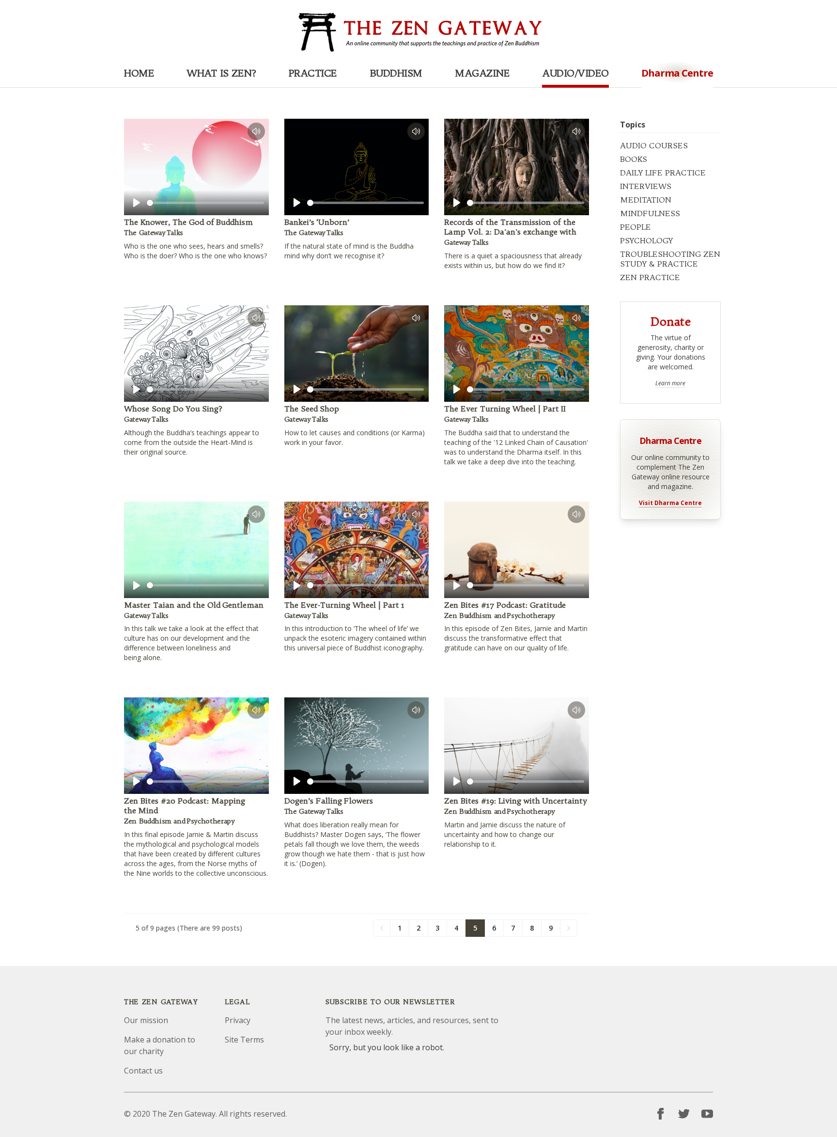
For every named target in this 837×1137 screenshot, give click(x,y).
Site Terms (244, 1039)
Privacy (237, 1020)
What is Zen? (221, 73)
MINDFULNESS (650, 213)
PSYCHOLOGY (646, 240)
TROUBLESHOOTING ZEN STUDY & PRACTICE (670, 258)
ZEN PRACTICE (650, 277)
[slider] (205, 202)
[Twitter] (684, 1114)
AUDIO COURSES (654, 145)
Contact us (143, 1070)
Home (139, 73)
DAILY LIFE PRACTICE (663, 172)
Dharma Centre (670, 440)
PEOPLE (635, 227)
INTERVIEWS (645, 186)
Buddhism (396, 73)
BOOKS (633, 159)
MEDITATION (645, 200)
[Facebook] (660, 1114)
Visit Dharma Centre (670, 503)
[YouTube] (707, 1114)
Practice (313, 73)
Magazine (482, 73)
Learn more (670, 383)
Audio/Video (575, 73)
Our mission (146, 1020)
